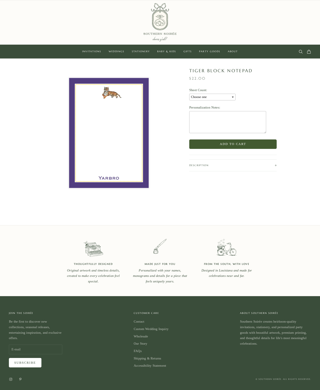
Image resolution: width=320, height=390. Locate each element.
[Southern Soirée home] (160, 22)
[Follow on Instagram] (11, 379)
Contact (139, 321)
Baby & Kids (166, 51)
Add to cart (233, 144)
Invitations (91, 51)
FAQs (138, 351)
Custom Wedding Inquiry (151, 329)
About (233, 51)
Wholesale (141, 336)
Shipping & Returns (147, 358)
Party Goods (209, 51)
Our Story (140, 343)
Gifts (188, 51)
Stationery (141, 51)
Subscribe (25, 362)
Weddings (116, 51)
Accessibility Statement (150, 365)
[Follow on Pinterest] (20, 379)
